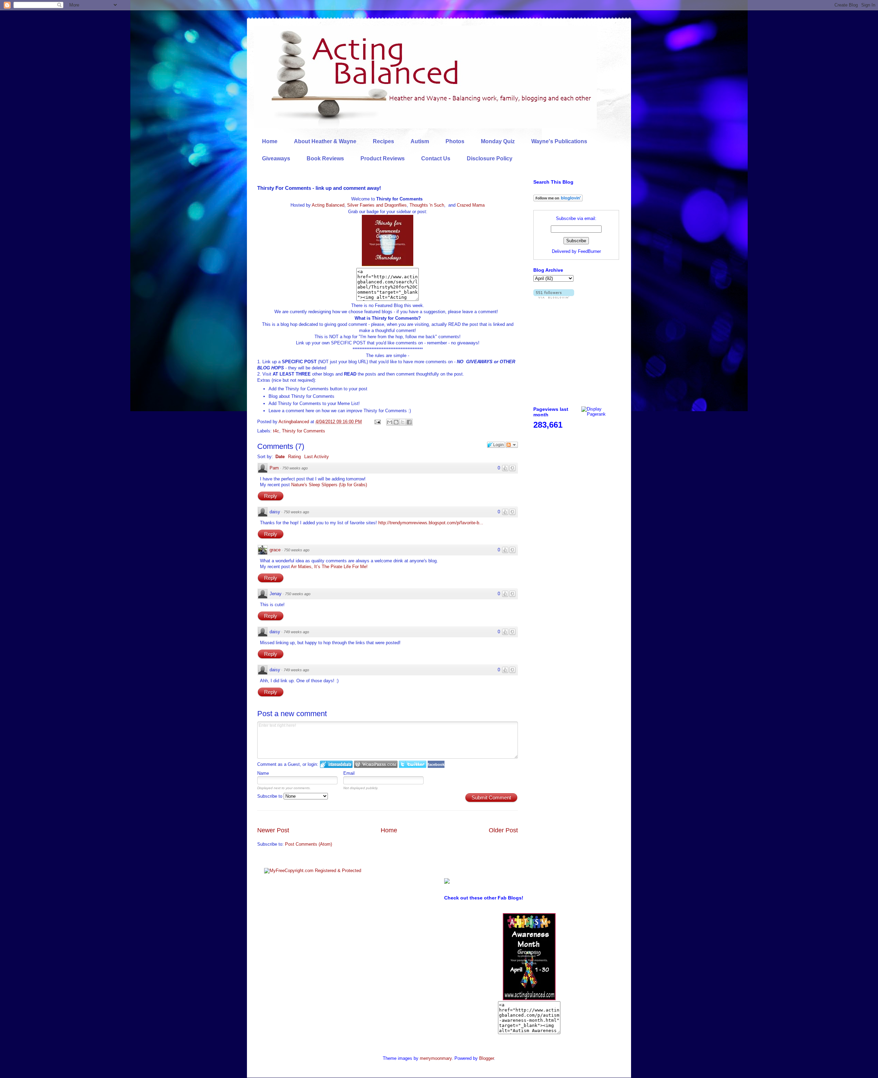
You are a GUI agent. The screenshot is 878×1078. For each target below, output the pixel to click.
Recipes (383, 141)
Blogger (486, 1058)
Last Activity (316, 456)
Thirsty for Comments (303, 430)
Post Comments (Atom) (308, 844)
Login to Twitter (412, 764)
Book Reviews (325, 158)
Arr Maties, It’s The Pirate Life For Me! (329, 566)
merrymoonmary (436, 1058)
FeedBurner (589, 251)
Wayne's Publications (559, 141)
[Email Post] (377, 421)
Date (280, 456)
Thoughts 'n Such (427, 205)
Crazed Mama (471, 205)
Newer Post (273, 830)
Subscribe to (270, 796)
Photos (455, 141)
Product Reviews (382, 158)
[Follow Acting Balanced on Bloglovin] (558, 200)
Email (349, 773)
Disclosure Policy (489, 158)
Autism (420, 141)
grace (275, 549)
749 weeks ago (296, 632)
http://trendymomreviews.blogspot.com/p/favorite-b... (430, 522)
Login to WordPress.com (376, 764)
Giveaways (276, 158)
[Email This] (389, 422)
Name (263, 773)
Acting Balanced (328, 205)
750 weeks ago (295, 468)
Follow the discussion (512, 445)
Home (269, 141)
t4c (276, 430)
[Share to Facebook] (409, 422)
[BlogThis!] (396, 422)
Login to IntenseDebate (336, 764)
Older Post (503, 830)
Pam (274, 467)
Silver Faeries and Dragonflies (377, 205)
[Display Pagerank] (600, 414)
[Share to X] (402, 422)
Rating (294, 456)
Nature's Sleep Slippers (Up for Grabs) (329, 484)
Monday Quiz (498, 141)
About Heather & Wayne (325, 141)
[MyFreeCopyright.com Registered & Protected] (312, 870)
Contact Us (435, 158)
